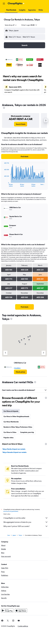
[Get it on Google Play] (7, 610)
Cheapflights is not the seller (14, 518)
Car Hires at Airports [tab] (11, 411)
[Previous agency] (5, 353)
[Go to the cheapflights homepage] (16, 3)
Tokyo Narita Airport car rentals (14, 449)
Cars (8, 535)
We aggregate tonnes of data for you (17, 522)
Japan (14, 535)
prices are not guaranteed (10, 511)
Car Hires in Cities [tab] (10, 432)
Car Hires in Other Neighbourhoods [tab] (16, 416)
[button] (3, 3)
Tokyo (20, 535)
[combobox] (11, 25)
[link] (20, 124)
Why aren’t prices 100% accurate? (16, 526)
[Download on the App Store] (21, 610)
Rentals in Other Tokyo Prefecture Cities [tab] (18, 427)
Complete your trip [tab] (27, 432)
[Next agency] (43, 353)
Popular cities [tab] (8, 437)
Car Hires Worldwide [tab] (11, 422)
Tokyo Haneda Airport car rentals (14, 452)
